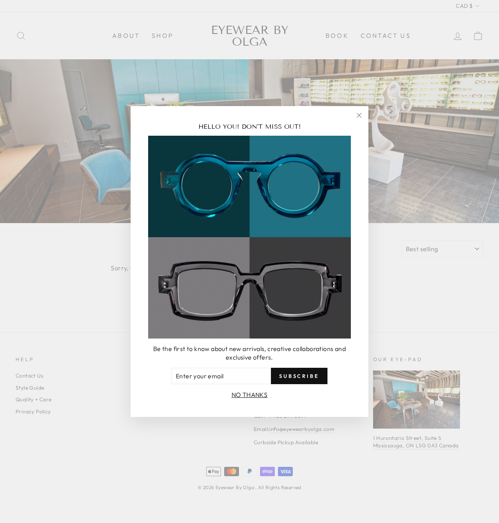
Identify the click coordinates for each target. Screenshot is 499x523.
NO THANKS (250, 395)
